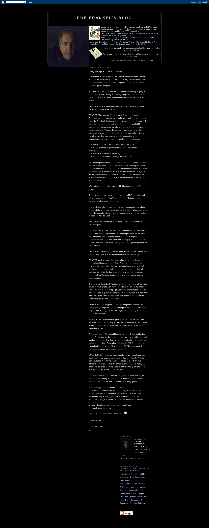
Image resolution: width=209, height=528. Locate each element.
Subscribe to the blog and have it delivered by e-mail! (132, 60)
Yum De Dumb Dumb (128, 480)
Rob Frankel (140, 439)
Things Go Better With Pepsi (132, 493)
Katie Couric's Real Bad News (132, 484)
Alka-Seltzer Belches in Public (132, 474)
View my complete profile (132, 459)
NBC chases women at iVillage (133, 487)
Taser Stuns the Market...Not (132, 500)
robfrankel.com (118, 27)
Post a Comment (97, 426)
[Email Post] (125, 413)
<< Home (93, 430)
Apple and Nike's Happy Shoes (133, 477)
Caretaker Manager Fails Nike (132, 490)
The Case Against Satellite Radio (133, 497)
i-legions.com (118, 38)
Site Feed (135, 470)
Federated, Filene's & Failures (132, 503)
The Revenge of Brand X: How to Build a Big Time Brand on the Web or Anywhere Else (129, 34)
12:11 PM (117, 413)
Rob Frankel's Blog (104, 18)
